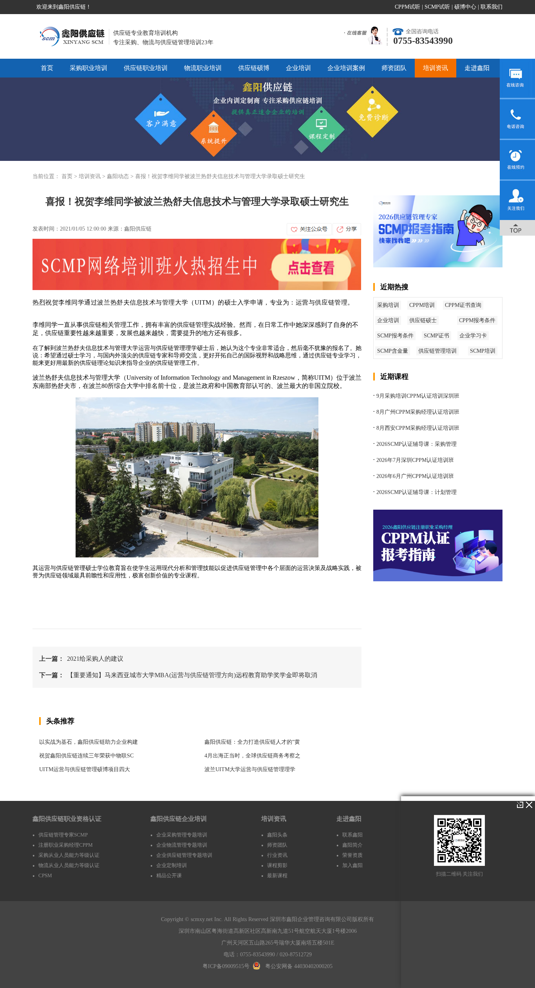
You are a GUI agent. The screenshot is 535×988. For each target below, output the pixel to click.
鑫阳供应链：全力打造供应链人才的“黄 (252, 742)
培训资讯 (435, 68)
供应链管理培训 (437, 351)
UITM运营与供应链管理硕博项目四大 (84, 769)
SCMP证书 (436, 336)
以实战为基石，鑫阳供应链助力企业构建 (88, 742)
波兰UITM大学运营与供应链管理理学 (249, 769)
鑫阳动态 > (121, 176)
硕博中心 (465, 7)
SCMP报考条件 (395, 336)
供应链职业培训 (146, 68)
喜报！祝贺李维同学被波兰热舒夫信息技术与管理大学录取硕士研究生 (220, 176)
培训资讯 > (93, 176)
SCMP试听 (437, 7)
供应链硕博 (253, 68)
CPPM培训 (422, 305)
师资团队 (394, 68)
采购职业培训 (88, 68)
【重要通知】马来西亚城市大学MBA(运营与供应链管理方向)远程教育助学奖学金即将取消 (192, 675)
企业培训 (298, 68)
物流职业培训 (203, 68)
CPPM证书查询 (463, 305)
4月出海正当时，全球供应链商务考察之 (252, 756)
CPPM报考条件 (477, 320)
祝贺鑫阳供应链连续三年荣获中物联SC (86, 756)
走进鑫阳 (477, 68)
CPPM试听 (407, 7)
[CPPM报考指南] (437, 579)
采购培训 (388, 305)
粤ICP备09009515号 (225, 966)
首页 (47, 68)
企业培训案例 (346, 68)
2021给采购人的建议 (95, 658)
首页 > (70, 176)
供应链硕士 (423, 320)
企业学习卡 (473, 336)
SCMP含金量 (392, 351)
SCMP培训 (482, 351)
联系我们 (491, 7)
